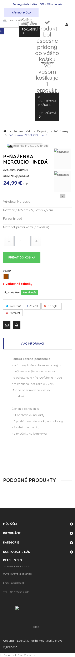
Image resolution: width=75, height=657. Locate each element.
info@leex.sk (18, 582)
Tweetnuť (14, 306)
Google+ (53, 306)
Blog (36, 626)
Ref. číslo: (9, 170)
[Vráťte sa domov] (4, 131)
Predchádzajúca (62, 145)
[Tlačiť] (17, 325)
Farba (7, 270)
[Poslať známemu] (7, 325)
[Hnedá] (6, 276)
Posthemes (37, 640)
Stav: (6, 176)
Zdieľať (33, 306)
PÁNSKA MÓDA (21, 12)
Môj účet (10, 524)
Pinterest (14, 312)
